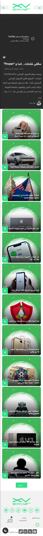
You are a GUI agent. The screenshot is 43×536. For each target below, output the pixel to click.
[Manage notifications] (37, 525)
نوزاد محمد (32, 102)
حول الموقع (36, 517)
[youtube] (24, 510)
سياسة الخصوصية (22, 518)
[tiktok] (18, 510)
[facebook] (37, 510)
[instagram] (12, 510)
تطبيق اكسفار (10, 520)
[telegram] (6, 510)
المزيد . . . (21, 484)
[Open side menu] (39, 7)
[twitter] (31, 510)
